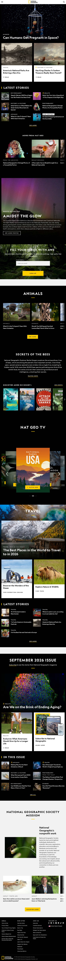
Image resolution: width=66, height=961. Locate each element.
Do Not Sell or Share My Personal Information (7, 939)
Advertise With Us (21, 951)
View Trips (39, 591)
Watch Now (33, 376)
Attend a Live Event (22, 925)
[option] (16, 153)
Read (7, 77)
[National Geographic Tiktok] (60, 923)
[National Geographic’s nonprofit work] (33, 847)
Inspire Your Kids (21, 932)
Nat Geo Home (21, 923)
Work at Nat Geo (37, 932)
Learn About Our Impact (23, 942)
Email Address (20, 260)
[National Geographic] (33, 2)
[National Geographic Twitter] (53, 923)
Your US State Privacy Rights (9, 928)
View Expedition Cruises (13, 592)
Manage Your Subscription (39, 930)
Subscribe (12, 665)
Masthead (19, 946)
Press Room (20, 949)
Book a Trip (20, 928)
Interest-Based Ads (6, 934)
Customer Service (37, 925)
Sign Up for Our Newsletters (40, 935)
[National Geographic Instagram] (48, 923)
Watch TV (19, 939)
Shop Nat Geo (20, 935)
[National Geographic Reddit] (63, 923)
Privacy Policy (5, 925)
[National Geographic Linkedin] (58, 923)
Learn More (40, 745)
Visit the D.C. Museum (22, 937)
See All (33, 794)
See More (33, 125)
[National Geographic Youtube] (56, 923)
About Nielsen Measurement (9, 936)
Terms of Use (5, 923)
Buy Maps (19, 930)
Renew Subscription (38, 928)
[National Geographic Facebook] (51, 923)
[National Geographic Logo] (7, 959)
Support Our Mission (22, 944)
